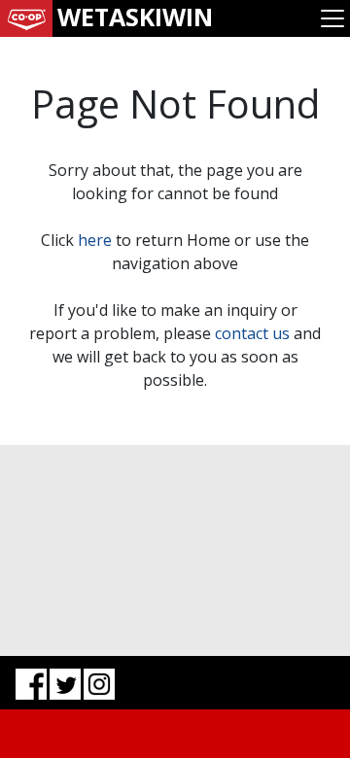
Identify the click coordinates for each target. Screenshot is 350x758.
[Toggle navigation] (332, 18)
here (95, 240)
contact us (252, 333)
